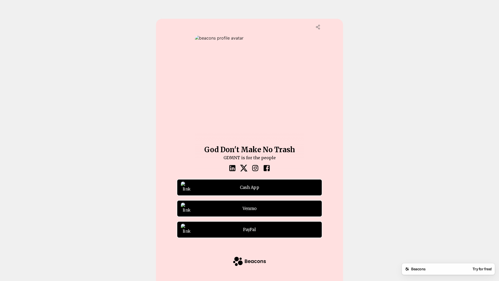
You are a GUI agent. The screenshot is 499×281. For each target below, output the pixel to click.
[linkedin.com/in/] (232, 168)
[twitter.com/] (244, 168)
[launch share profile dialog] (318, 27)
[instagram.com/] (255, 168)
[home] (249, 262)
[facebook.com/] (266, 168)
